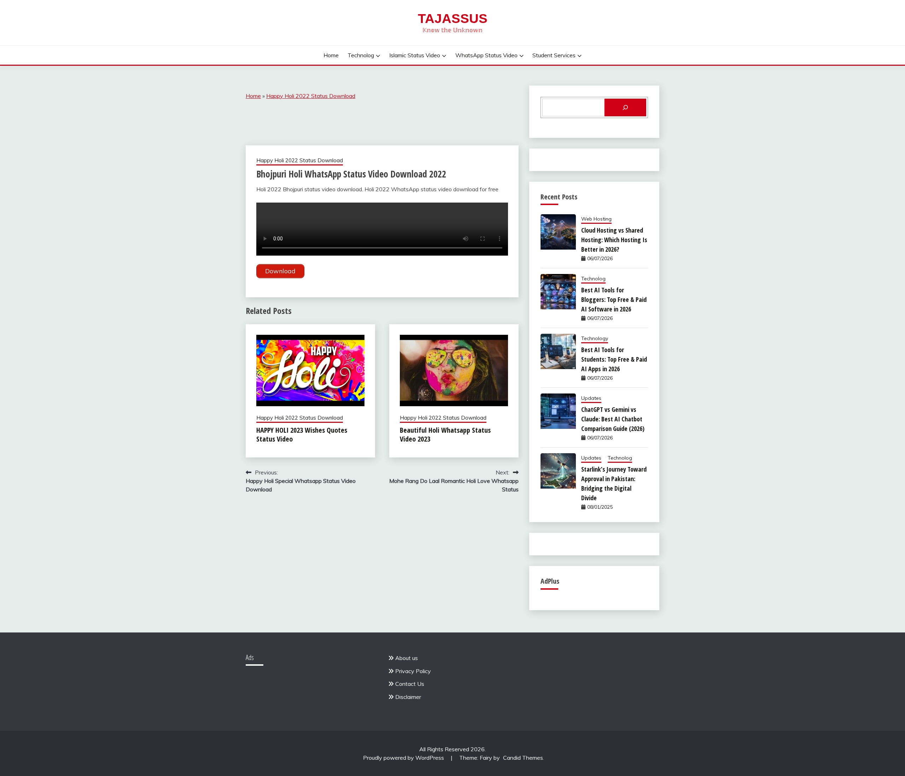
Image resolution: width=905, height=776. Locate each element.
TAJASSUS (452, 18)
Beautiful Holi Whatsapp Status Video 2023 (445, 434)
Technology (594, 338)
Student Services (554, 55)
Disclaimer (408, 696)
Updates (591, 398)
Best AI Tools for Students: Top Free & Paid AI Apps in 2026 (614, 359)
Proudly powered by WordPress (404, 757)
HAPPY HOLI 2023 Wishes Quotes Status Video (301, 434)
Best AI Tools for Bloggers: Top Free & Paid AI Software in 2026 (614, 299)
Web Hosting (596, 219)
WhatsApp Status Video (486, 55)
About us (406, 657)
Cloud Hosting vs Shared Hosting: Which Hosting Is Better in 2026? (614, 239)
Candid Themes (523, 757)
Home (331, 55)
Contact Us (409, 683)
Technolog (361, 55)
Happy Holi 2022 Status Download (310, 95)
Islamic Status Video (414, 55)
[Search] (625, 107)
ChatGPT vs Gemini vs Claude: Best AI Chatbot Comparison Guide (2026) (612, 419)
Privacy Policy (413, 671)
